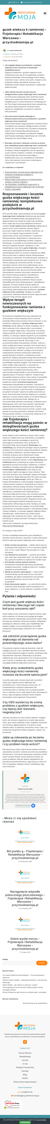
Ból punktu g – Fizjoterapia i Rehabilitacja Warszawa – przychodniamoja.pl (25, 855)
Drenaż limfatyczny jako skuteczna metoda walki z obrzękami (24, 992)
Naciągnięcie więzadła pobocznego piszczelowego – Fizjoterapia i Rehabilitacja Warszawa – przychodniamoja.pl (25, 898)
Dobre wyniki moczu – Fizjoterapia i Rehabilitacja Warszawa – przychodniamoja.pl (25, 943)
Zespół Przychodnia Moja (25, 789)
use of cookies (41, 1120)
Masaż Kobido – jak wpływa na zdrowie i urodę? (20, 985)
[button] (45, 13)
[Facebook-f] (25, 1042)
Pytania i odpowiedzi (13, 189)
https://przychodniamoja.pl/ (13, 526)
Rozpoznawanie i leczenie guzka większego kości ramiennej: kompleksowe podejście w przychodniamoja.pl (24, 174)
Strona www (27, 805)
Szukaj (5, 959)
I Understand (25, 1122)
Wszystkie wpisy (19, 805)
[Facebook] (33, 806)
